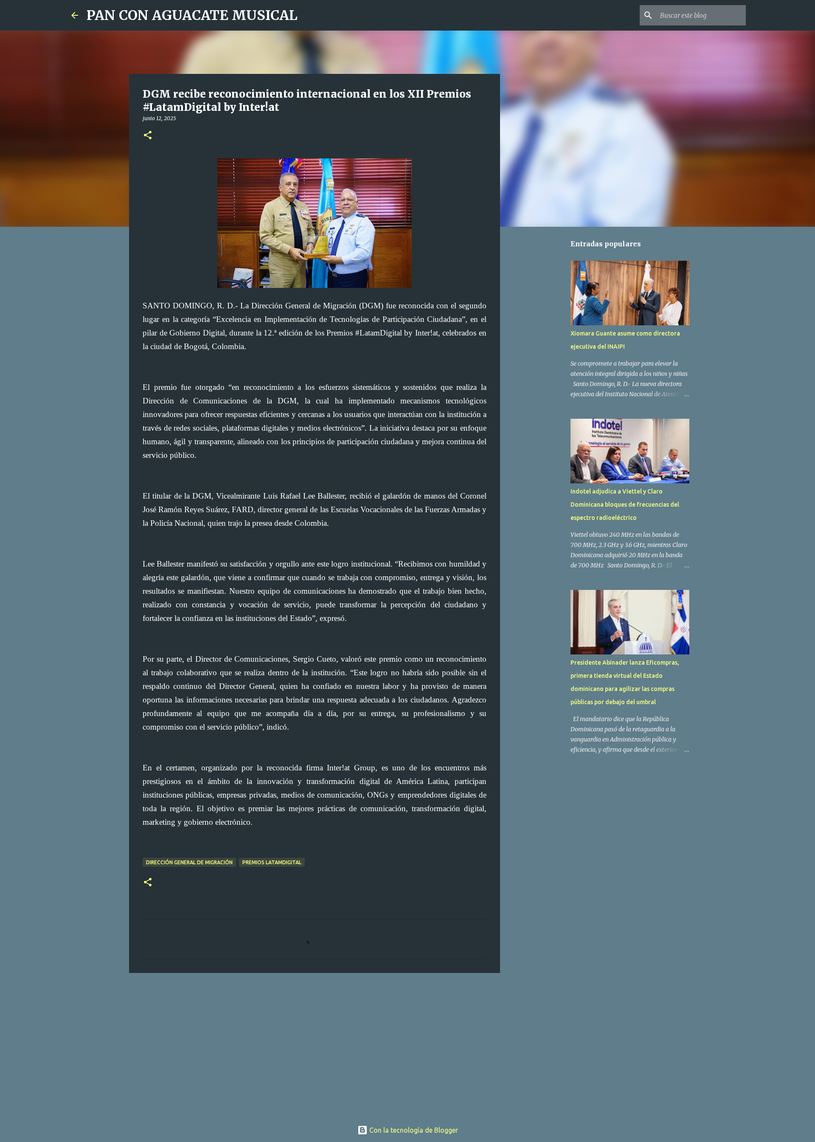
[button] (148, 135)
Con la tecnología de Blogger (413, 1130)
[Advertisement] (314, 1045)
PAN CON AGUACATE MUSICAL (192, 15)
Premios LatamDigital (271, 862)
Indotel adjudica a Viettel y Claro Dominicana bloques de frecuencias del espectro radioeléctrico (624, 504)
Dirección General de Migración (189, 862)
